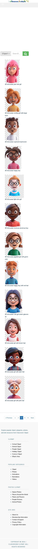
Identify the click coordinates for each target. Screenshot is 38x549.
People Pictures (17, 499)
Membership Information (20, 517)
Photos (14, 472)
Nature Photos (16, 492)
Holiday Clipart (16, 451)
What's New (16, 456)
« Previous (8, 418)
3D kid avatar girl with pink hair (14, 400)
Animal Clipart (16, 446)
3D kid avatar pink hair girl (13, 84)
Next (32, 418)
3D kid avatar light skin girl (13, 199)
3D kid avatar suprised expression (16, 142)
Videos (14, 479)
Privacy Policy (16, 522)
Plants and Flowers (18, 497)
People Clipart (16, 449)
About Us (15, 514)
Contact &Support (17, 519)
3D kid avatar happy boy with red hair (16, 285)
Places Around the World (20, 494)
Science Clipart (17, 454)
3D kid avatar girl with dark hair (14, 372)
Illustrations (15, 477)
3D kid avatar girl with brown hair (15, 343)
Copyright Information (19, 524)
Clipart (14, 469)
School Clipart (16, 444)
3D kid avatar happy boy (12, 170)
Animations (15, 474)
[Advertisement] (19, 28)
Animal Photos (16, 502)
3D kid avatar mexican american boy (16, 228)
